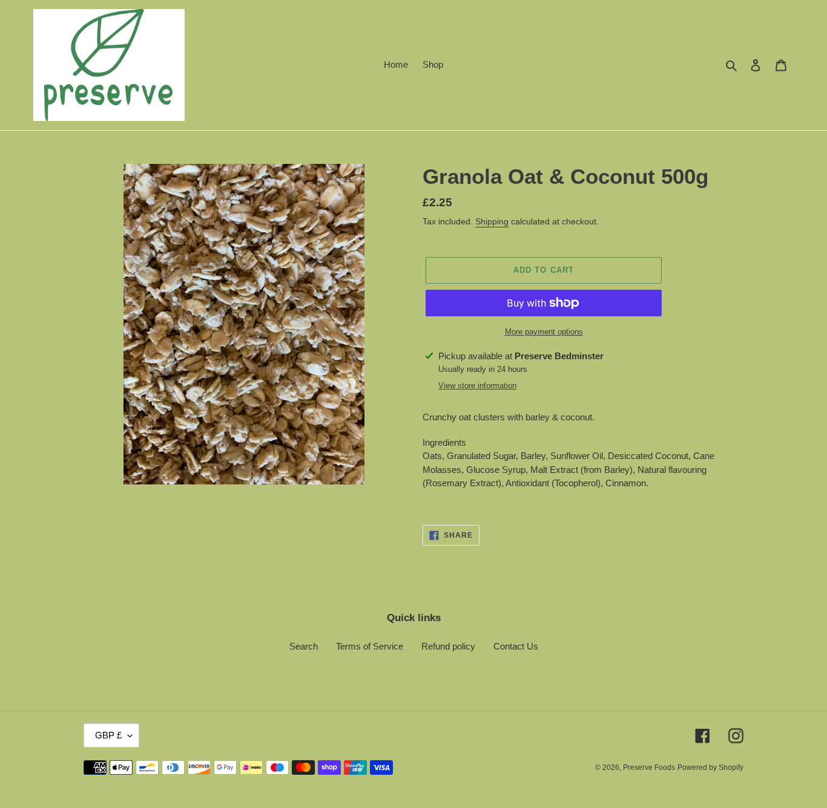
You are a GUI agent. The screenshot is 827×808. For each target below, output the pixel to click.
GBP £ (108, 735)
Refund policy (448, 646)
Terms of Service (369, 646)
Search (303, 646)
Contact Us (515, 646)
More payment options (544, 331)
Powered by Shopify (710, 767)
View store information (477, 385)
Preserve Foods (649, 767)
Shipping (492, 221)
